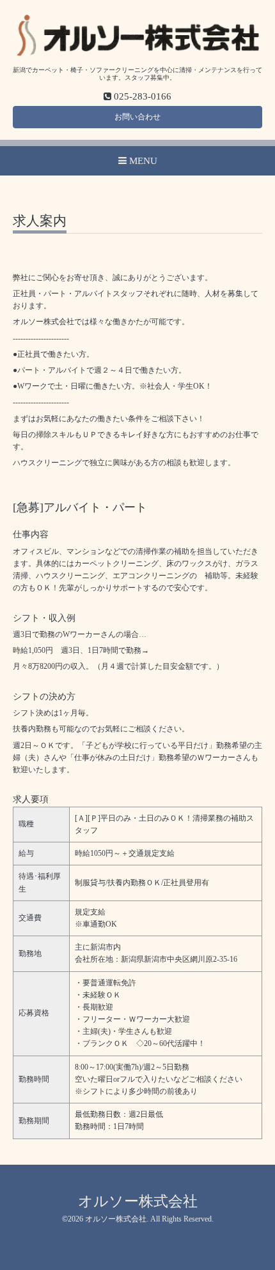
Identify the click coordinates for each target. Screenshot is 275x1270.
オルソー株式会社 (138, 1201)
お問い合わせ (137, 116)
